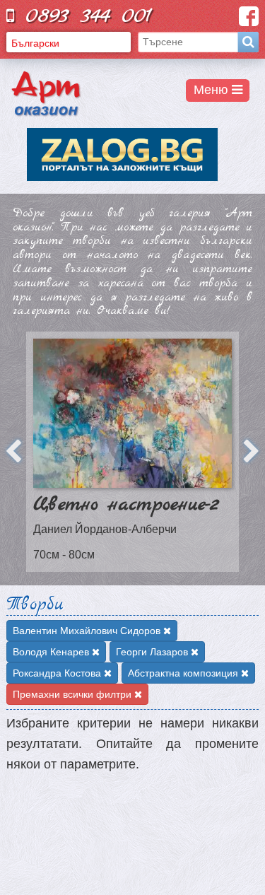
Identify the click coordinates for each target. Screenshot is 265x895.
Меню (213, 90)
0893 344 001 (83, 16)
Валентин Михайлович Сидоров (88, 630)
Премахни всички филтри (73, 694)
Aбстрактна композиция (184, 673)
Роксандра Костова (58, 673)
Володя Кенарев (52, 651)
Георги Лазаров (153, 651)
